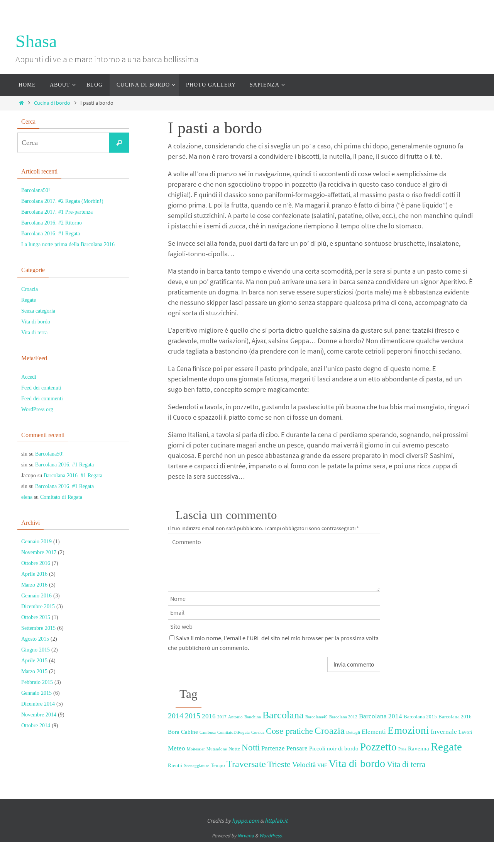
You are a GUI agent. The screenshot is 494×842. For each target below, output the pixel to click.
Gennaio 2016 (36, 596)
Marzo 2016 (34, 585)
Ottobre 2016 (35, 563)
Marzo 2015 (34, 671)
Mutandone (216, 749)
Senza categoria (38, 311)
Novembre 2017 (38, 552)
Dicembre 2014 (38, 704)
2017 (222, 717)
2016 (209, 716)
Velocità (304, 764)
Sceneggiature (196, 766)
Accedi (28, 377)
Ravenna (418, 748)
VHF (322, 765)
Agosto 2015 (35, 639)
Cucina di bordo (52, 102)
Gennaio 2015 (36, 693)
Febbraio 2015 (37, 682)
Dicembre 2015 (38, 606)
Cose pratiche (289, 731)
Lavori (465, 732)
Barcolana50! (35, 190)
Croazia (330, 730)
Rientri (175, 765)
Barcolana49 (316, 717)
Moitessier (196, 749)
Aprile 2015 (34, 660)
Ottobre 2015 (35, 617)
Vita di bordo (356, 763)
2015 (192, 715)
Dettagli (353, 732)
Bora (173, 732)
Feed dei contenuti (41, 388)
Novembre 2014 (38, 715)
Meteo (176, 748)
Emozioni (408, 730)
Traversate (246, 764)
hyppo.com (245, 820)
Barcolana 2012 (343, 717)
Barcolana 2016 (455, 717)
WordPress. (271, 835)
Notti (251, 747)
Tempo (218, 765)
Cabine (189, 732)
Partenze (273, 748)
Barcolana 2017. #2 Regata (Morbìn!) (62, 201)
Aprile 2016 (34, 574)
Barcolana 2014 (380, 716)
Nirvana (245, 835)
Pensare (297, 748)
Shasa (36, 41)
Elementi (374, 731)
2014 (175, 715)
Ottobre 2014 (35, 725)
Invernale (444, 731)
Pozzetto (378, 747)
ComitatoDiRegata (233, 732)
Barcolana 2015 (420, 717)
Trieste (279, 764)
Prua (402, 749)
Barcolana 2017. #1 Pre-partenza (57, 212)
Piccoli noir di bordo (334, 748)
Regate (446, 746)
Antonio (235, 717)
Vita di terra (406, 764)
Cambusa (208, 732)
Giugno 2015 (35, 650)
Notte (234, 749)
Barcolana (283, 715)
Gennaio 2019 (36, 541)
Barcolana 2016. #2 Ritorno (51, 223)
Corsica (257, 732)
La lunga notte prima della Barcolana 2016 (68, 244)
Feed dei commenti (42, 398)
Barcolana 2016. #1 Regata (50, 233)
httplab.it (276, 820)
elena (26, 497)
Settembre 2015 (38, 628)
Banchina (252, 717)
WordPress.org (37, 409)
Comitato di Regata (61, 497)
